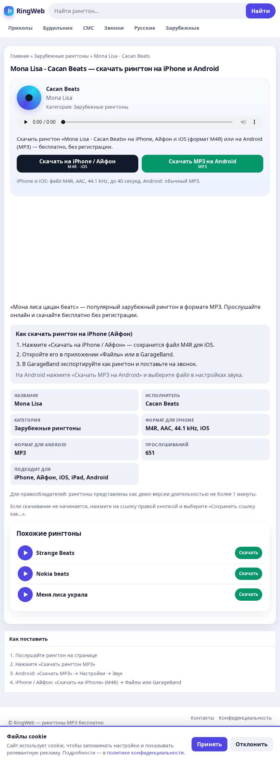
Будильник (58, 27)
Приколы (20, 27)
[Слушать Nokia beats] (25, 573)
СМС (88, 27)
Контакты (202, 718)
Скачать (248, 552)
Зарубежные (182, 27)
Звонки (114, 27)
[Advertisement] (140, 249)
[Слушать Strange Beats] (25, 552)
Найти (260, 11)
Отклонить (252, 744)
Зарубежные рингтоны (61, 56)
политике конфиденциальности (145, 752)
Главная (19, 56)
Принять (209, 744)
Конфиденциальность (245, 718)
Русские (144, 27)
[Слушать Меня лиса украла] (25, 594)
